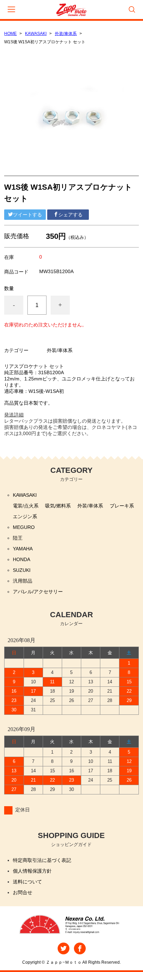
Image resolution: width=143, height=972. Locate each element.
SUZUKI (22, 570)
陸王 (18, 538)
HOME (10, 33)
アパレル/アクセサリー (38, 591)
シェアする (70, 214)
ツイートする (27, 214)
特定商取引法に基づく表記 (42, 860)
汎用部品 (22, 581)
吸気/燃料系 (58, 505)
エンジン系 (25, 516)
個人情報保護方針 (32, 871)
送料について (27, 881)
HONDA (21, 559)
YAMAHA (23, 548)
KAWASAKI (36, 33)
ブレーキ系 (122, 505)
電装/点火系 (26, 505)
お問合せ (22, 892)
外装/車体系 (66, 33)
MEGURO (24, 527)
